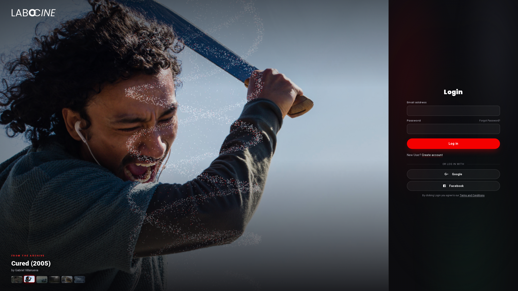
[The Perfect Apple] (16, 279)
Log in (453, 144)
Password (414, 120)
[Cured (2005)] (29, 279)
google (457, 174)
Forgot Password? (489, 120)
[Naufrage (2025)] (79, 279)
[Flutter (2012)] (54, 279)
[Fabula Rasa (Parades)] (41, 279)
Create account (432, 155)
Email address (417, 102)
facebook (456, 186)
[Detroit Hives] (67, 279)
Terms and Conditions (472, 195)
